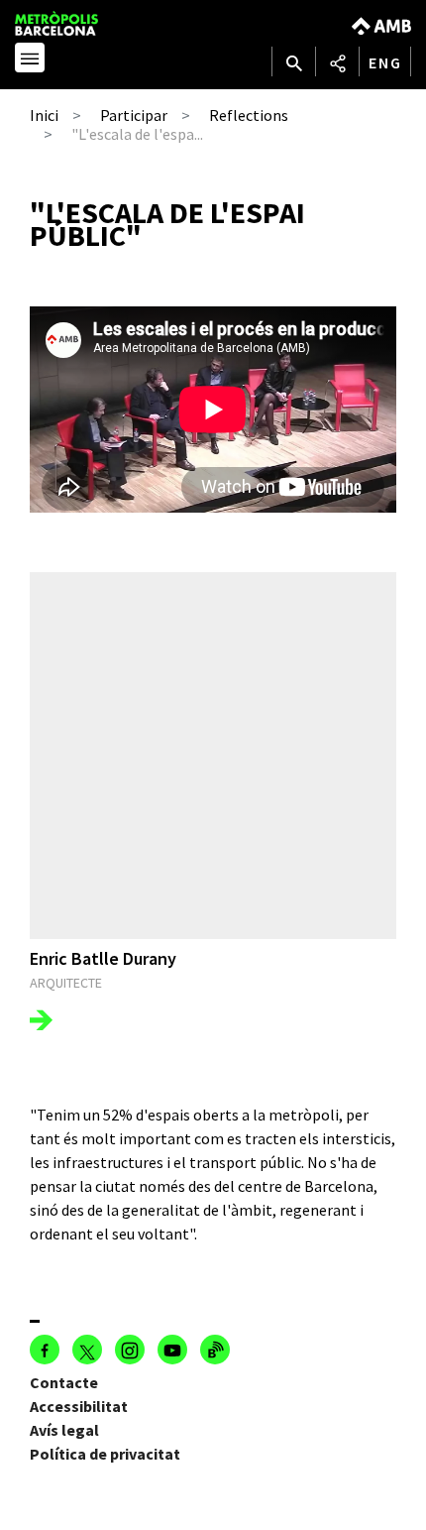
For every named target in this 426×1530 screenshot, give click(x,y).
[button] (30, 60)
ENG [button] (385, 62)
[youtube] (172, 1349)
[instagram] (130, 1349)
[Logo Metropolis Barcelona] (76, 23)
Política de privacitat (105, 1454)
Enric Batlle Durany (103, 958)
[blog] (215, 1349)
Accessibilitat (79, 1406)
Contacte (64, 1382)
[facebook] (44, 1349)
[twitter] (87, 1349)
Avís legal (64, 1430)
